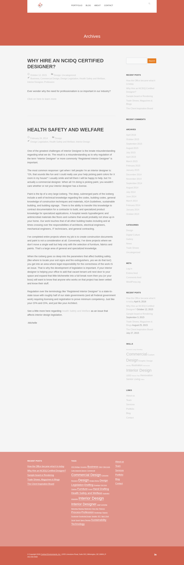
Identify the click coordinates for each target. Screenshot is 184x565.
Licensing (104, 505)
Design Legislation (69, 78)
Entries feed (132, 273)
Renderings (98, 512)
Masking (81, 509)
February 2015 (133, 166)
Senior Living (133, 379)
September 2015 (134, 144)
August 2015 (132, 148)
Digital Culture (133, 235)
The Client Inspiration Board (139, 108)
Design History (94, 481)
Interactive (146, 365)
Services (130, 404)
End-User (104, 485)
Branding (139, 349)
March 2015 (132, 161)
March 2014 (132, 201)
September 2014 (134, 183)
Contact (108, 5)
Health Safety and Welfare (76, 311)
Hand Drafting (101, 488)
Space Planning (85, 520)
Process (76, 512)
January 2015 (132, 170)
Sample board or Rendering (139, 96)
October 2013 (132, 214)
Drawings (97, 485)
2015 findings (75, 467)
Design (57, 75)
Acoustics (83, 467)
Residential (74, 516)
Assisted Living (131, 349)
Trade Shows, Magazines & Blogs (43, 479)
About (97, 5)
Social (73, 520)
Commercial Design (49, 78)
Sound (78, 520)
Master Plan (136, 375)
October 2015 (132, 139)
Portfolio (76, 5)
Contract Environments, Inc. (51, 554)
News (129, 243)
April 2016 (131, 135)
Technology (78, 524)
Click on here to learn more (41, 99)
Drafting (88, 484)
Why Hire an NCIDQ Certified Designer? (46, 471)
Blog (88, 5)
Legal (98, 505)
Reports (105, 512)
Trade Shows (132, 248)
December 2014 (134, 174)
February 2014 (133, 205)
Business (34, 78)
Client (100, 467)
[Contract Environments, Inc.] (40, 7)
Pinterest (102, 509)
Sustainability (98, 519)
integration (74, 499)
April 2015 (131, 157)
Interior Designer (35, 82)
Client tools (106, 467)
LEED (128, 375)
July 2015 (131, 152)
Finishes (74, 489)
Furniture (82, 488)
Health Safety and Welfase (92, 78)
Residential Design (85, 516)
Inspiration (106, 493)
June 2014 (131, 196)
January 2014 (132, 209)
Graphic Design (146, 361)
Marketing (74, 509)
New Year (95, 509)
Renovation (146, 375)
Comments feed (133, 277)
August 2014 (132, 187)
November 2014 (134, 179)
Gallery (129, 239)
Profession (49, 82)
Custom (151, 355)
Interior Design (83, 142)
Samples (94, 516)
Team (128, 400)
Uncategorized (69, 75)
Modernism (88, 509)
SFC (99, 516)
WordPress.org (133, 282)
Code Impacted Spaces (79, 470)
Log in (129, 269)
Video (142, 379)
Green (90, 489)
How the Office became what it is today (45, 466)
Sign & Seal (105, 516)
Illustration (137, 365)
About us (130, 396)
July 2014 (131, 192)
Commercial (136, 354)
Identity (128, 365)
